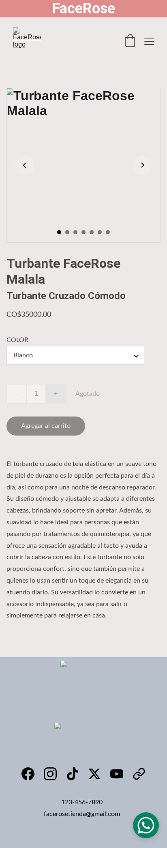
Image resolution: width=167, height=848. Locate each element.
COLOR (17, 340)
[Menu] (149, 41)
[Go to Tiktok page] (72, 773)
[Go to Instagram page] (50, 773)
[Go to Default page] (139, 773)
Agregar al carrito (46, 426)
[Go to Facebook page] (27, 773)
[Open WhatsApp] (146, 825)
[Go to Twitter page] (94, 773)
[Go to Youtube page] (116, 773)
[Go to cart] (130, 41)
